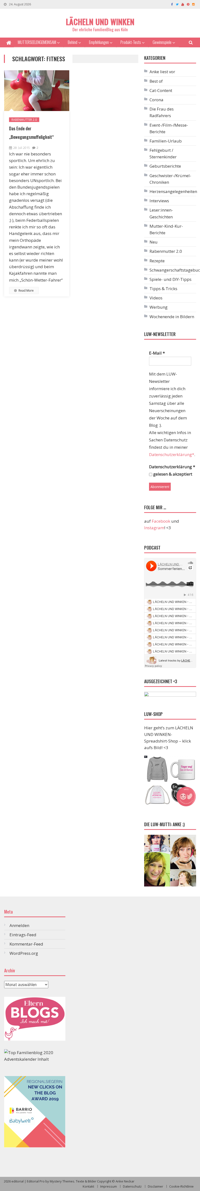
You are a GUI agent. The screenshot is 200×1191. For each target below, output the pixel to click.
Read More (26, 290)
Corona (156, 99)
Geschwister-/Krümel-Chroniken (170, 179)
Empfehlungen (99, 42)
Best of (156, 81)
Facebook (161, 521)
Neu (154, 242)
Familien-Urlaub (166, 141)
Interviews (159, 201)
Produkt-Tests (130, 42)
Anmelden (19, 925)
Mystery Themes (62, 1181)
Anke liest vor (162, 71)
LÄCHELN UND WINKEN (100, 21)
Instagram (154, 527)
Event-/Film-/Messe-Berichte (169, 128)
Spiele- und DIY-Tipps (170, 279)
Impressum (108, 1186)
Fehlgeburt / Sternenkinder (163, 153)
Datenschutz (132, 1186)
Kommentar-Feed (26, 944)
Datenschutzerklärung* (171, 454)
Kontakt (88, 1186)
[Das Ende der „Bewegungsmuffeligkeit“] (36, 90)
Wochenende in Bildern (172, 316)
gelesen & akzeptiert (172, 474)
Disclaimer (155, 1186)
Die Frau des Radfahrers (162, 112)
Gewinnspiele (162, 42)
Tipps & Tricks (163, 288)
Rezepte (157, 261)
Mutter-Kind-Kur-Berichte (166, 229)
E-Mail (157, 353)
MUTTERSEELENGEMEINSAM (37, 42)
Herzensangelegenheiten (173, 191)
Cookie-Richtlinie (181, 1186)
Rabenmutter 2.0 (24, 120)
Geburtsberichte (165, 166)
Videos (156, 298)
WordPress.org (24, 953)
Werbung (159, 307)
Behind (72, 42)
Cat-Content (161, 90)
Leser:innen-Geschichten (161, 213)
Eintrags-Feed (23, 934)
